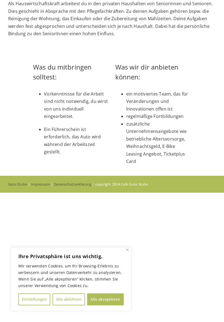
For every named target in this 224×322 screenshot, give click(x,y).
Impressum (40, 184)
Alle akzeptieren (105, 299)
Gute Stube (17, 184)
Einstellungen (34, 299)
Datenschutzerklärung (72, 184)
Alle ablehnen (68, 299)
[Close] (127, 250)
